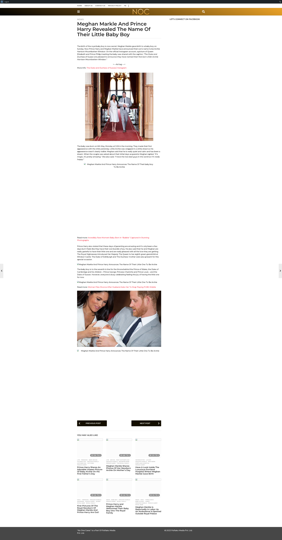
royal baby (81, 503)
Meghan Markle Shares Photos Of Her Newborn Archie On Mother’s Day (118, 468)
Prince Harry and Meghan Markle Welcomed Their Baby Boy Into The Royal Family (117, 508)
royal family (90, 503)
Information (140, 460)
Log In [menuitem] (7, 2)
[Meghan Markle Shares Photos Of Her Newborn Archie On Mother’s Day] (119, 448)
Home (79, 6)
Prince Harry (82, 465)
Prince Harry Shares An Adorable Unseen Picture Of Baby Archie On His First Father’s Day (89, 470)
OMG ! (79, 499)
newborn (80, 501)
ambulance (149, 499)
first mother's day (122, 460)
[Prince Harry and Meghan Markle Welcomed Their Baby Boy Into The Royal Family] (119, 488)
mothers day (81, 463)
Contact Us (100, 6)
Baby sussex (139, 501)
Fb (125, 6)
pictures (90, 463)
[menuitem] (2, 2)
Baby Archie (93, 460)
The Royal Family (123, 463)
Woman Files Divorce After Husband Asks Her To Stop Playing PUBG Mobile (122, 287)
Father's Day (81, 461)
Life (78, 460)
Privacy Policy (114, 6)
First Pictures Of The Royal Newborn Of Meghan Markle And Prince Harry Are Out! (88, 509)
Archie (112, 460)
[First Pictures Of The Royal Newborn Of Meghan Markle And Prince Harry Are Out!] (90, 488)
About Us (89, 6)
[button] (128, 6)
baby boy (114, 499)
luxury (148, 460)
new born (151, 461)
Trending (84, 460)
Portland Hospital (142, 463)
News (80, 19)
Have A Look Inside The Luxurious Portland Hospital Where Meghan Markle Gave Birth (147, 470)
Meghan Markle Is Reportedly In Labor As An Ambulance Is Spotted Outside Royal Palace (148, 510)
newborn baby (124, 461)
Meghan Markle (93, 461)
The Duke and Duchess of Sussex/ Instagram (107, 68)
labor (147, 501)
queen (98, 501)
